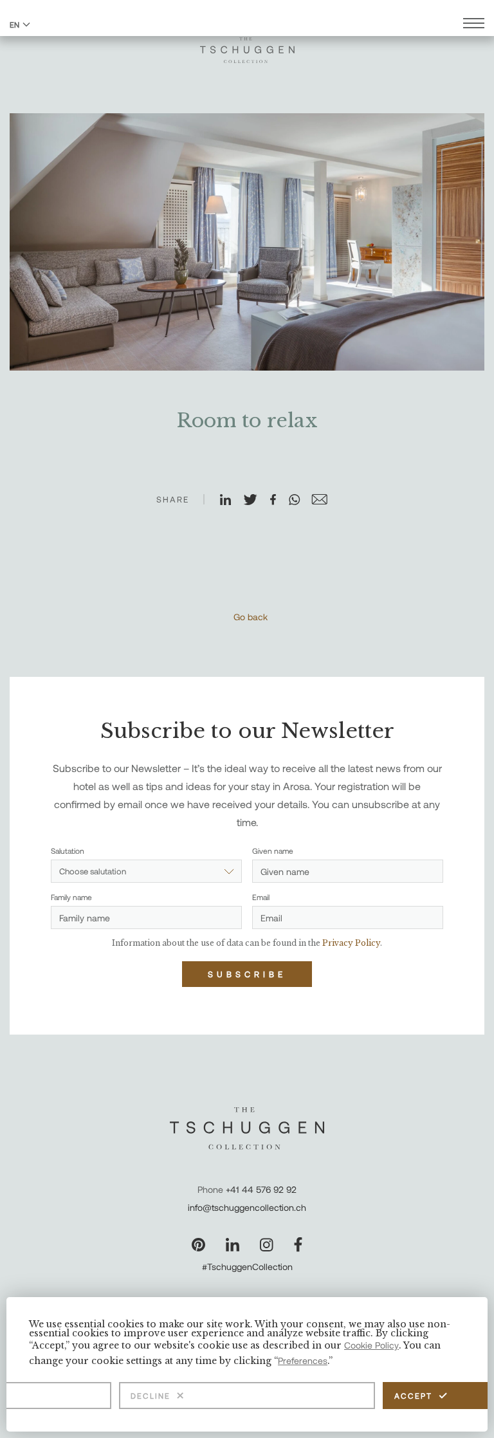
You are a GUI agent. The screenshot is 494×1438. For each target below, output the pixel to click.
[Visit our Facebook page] (298, 1244)
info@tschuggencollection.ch (247, 1207)
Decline (150, 1395)
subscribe (247, 974)
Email (261, 897)
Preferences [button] (302, 1360)
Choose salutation (92, 871)
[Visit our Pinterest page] (198, 1244)
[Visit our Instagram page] (266, 1244)
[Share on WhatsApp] (299, 500)
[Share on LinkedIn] (231, 500)
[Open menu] (473, 25)
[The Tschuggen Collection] (247, 44)
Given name (272, 850)
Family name (71, 897)
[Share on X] (256, 500)
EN (14, 24)
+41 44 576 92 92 (261, 1189)
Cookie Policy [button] (371, 1345)
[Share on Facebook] (278, 500)
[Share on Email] (324, 500)
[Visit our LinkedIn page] (232, 1244)
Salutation (67, 850)
